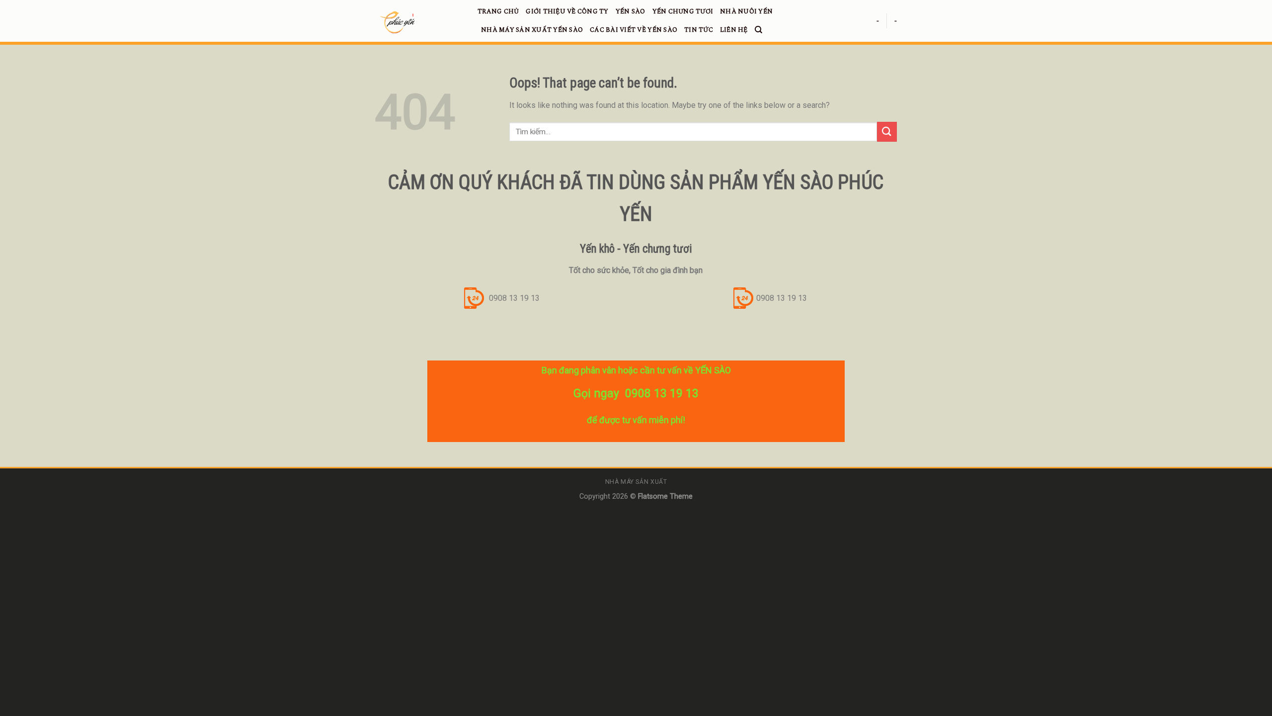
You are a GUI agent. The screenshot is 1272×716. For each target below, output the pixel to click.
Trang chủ (498, 11)
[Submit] (887, 131)
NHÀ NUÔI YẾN (746, 11)
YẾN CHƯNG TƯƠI (683, 11)
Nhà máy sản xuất (636, 481)
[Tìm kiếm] (758, 29)
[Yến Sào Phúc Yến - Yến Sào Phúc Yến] (419, 22)
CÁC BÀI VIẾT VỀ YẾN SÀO (633, 30)
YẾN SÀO (630, 11)
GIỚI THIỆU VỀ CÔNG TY (567, 11)
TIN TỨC (698, 30)
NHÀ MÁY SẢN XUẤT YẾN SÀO (532, 30)
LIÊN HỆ (734, 30)
